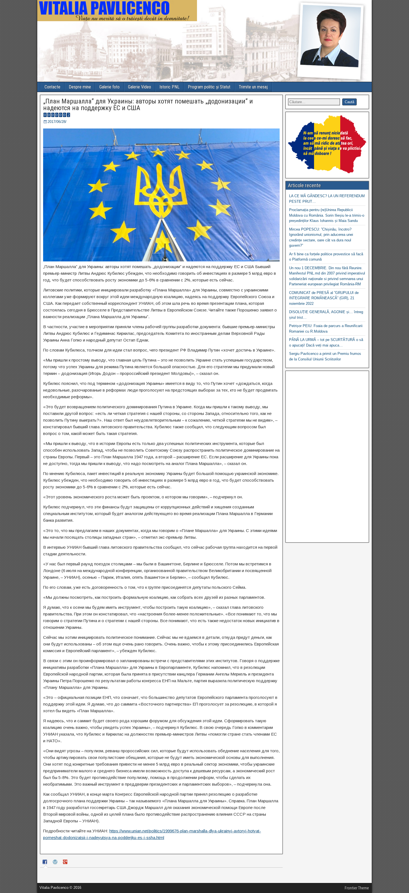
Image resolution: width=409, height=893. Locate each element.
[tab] (45, 863)
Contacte (52, 87)
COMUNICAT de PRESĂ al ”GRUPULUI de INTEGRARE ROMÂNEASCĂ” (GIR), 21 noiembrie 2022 (324, 298)
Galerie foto (109, 87)
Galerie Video (139, 87)
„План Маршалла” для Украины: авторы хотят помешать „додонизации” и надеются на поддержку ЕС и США (148, 104)
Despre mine (80, 87)
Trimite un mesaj (253, 87)
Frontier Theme (357, 887)
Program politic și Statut (209, 87)
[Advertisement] (327, 456)
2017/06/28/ (57, 122)
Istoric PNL (169, 87)
